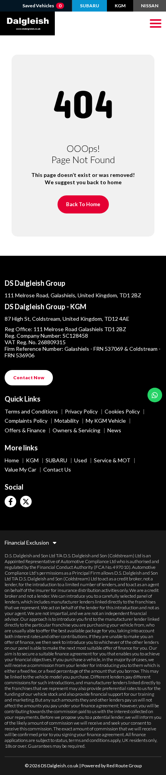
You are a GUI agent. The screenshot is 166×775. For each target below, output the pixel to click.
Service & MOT (113, 460)
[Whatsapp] (154, 395)
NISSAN (149, 5)
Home (12, 460)
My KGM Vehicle (106, 420)
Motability (67, 420)
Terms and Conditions (32, 411)
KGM (120, 5)
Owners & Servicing (77, 430)
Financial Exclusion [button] (27, 542)
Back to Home (83, 204)
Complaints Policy (27, 420)
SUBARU (89, 5)
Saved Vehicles (41, 5)
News (114, 430)
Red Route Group (124, 765)
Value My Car (21, 469)
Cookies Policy (123, 411)
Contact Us (57, 469)
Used (81, 460)
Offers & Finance (26, 430)
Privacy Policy (82, 411)
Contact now (28, 377)
